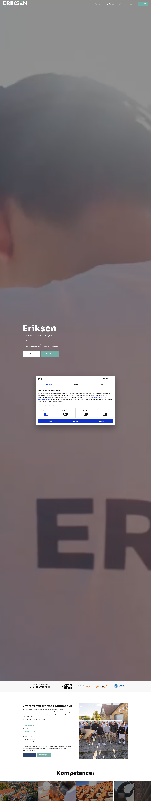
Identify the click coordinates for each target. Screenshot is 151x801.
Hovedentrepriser (30, 723)
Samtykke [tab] (49, 384)
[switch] (65, 414)
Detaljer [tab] (75, 384)
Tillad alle (101, 421)
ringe (38, 746)
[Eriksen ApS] (15, 4)
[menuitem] (98, 4)
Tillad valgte (75, 421)
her (57, 405)
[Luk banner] (112, 379)
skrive (45, 746)
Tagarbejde (28, 728)
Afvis (50, 421)
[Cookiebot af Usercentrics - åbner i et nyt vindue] (100, 379)
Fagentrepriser (29, 725)
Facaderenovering (30, 731)
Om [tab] (102, 384)
